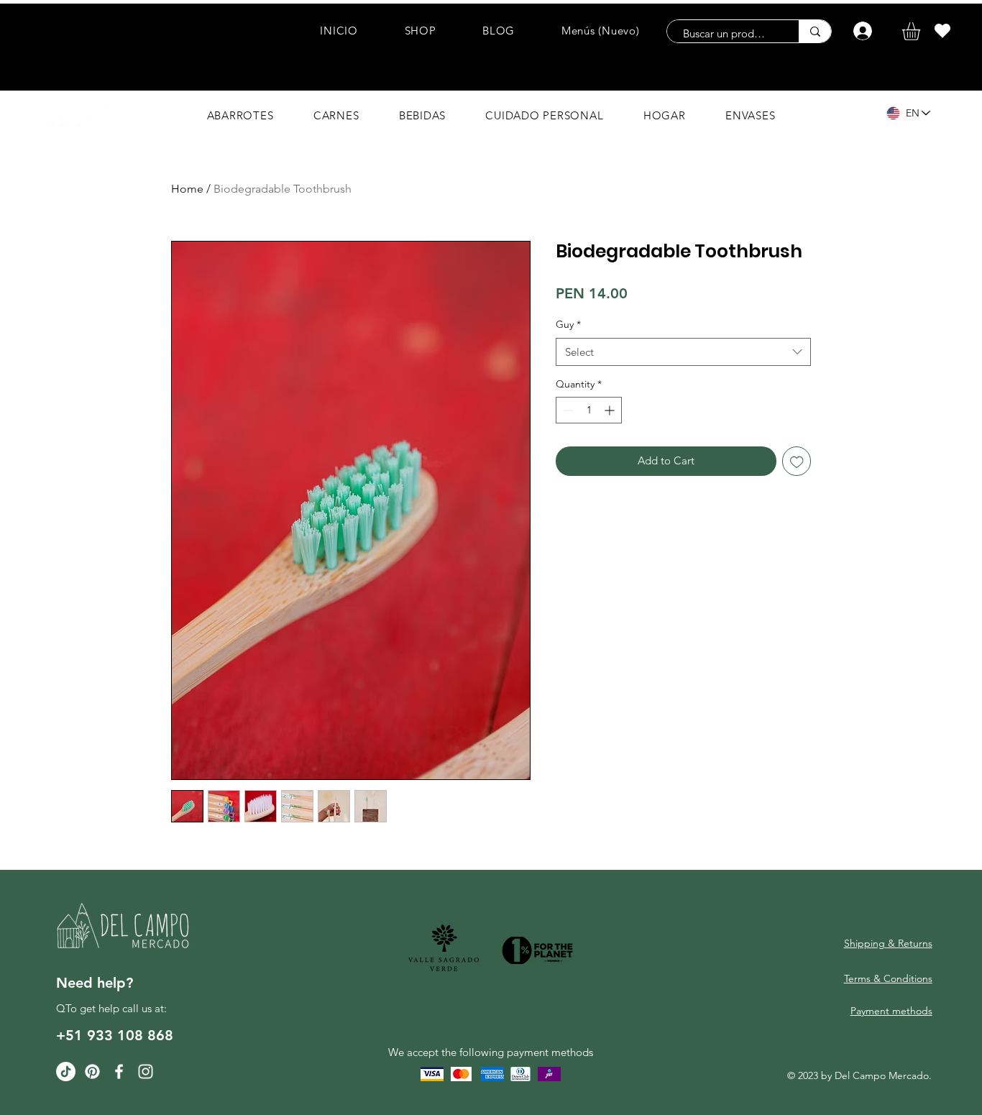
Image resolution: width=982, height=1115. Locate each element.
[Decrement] (567, 410)
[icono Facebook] (119, 1071)
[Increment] (611, 410)
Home (187, 189)
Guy (568, 324)
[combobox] (683, 352)
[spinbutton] (589, 410)
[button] (921, 31)
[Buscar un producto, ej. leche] (815, 31)
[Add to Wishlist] (797, 461)
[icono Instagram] (145, 1071)
